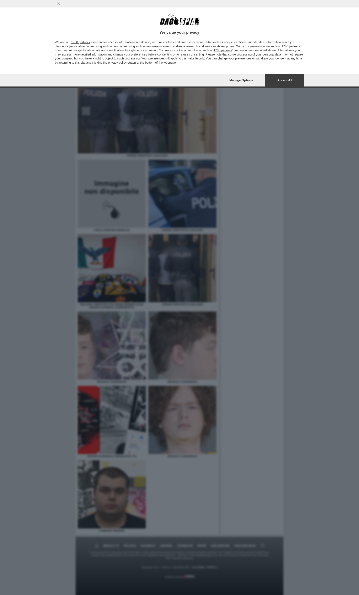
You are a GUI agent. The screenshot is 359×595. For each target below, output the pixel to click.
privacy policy (117, 62)
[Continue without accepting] (58, 3)
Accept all (284, 80)
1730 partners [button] (80, 42)
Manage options (241, 80)
